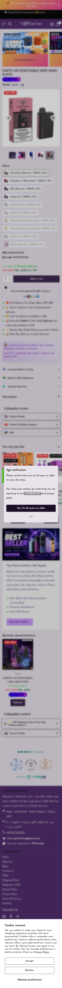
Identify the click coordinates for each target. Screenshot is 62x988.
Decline (29, 970)
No (31, 516)
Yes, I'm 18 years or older (31, 508)
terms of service (32, 493)
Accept (29, 961)
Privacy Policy (41, 952)
